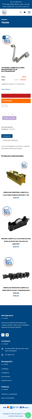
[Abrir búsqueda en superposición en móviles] (21, 12)
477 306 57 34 (17, 2)
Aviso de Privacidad (7, 398)
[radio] (3, 105)
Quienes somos (6, 380)
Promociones (5, 376)
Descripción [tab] (7, 136)
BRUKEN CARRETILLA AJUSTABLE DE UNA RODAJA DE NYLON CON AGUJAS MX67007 (16, 241)
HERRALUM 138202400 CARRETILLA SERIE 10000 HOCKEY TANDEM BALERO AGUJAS (16, 290)
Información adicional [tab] (10, 140)
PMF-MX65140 (5, 89)
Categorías (5, 373)
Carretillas (12, 129)
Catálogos (4, 369)
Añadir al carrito (9, 118)
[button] (28, 415)
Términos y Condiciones (9, 394)
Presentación (7, 101)
